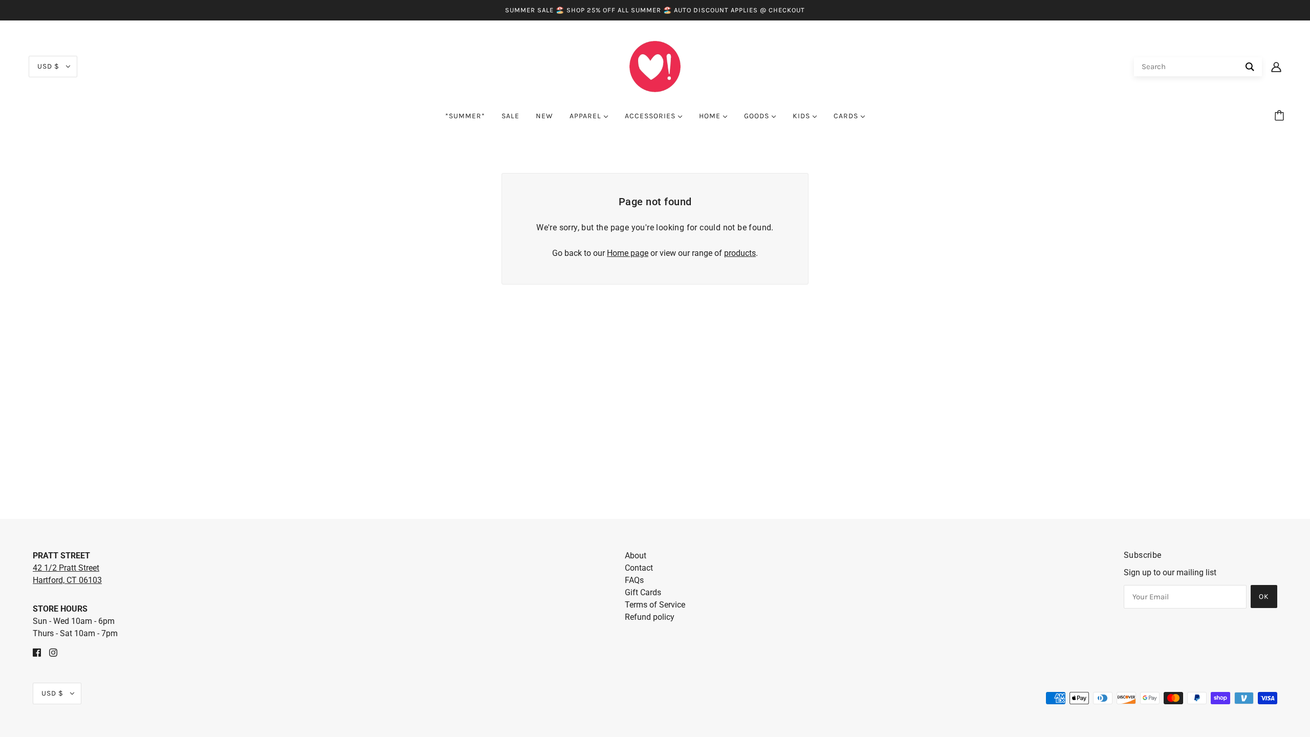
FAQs (634, 580)
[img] (37, 652)
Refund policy (649, 617)
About (635, 555)
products (740, 253)
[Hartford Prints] (655, 66)
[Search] (1250, 66)
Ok (1264, 596)
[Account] (1276, 66)
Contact (639, 568)
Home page (627, 253)
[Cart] (1281, 116)
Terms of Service (655, 605)
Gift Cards (643, 592)
